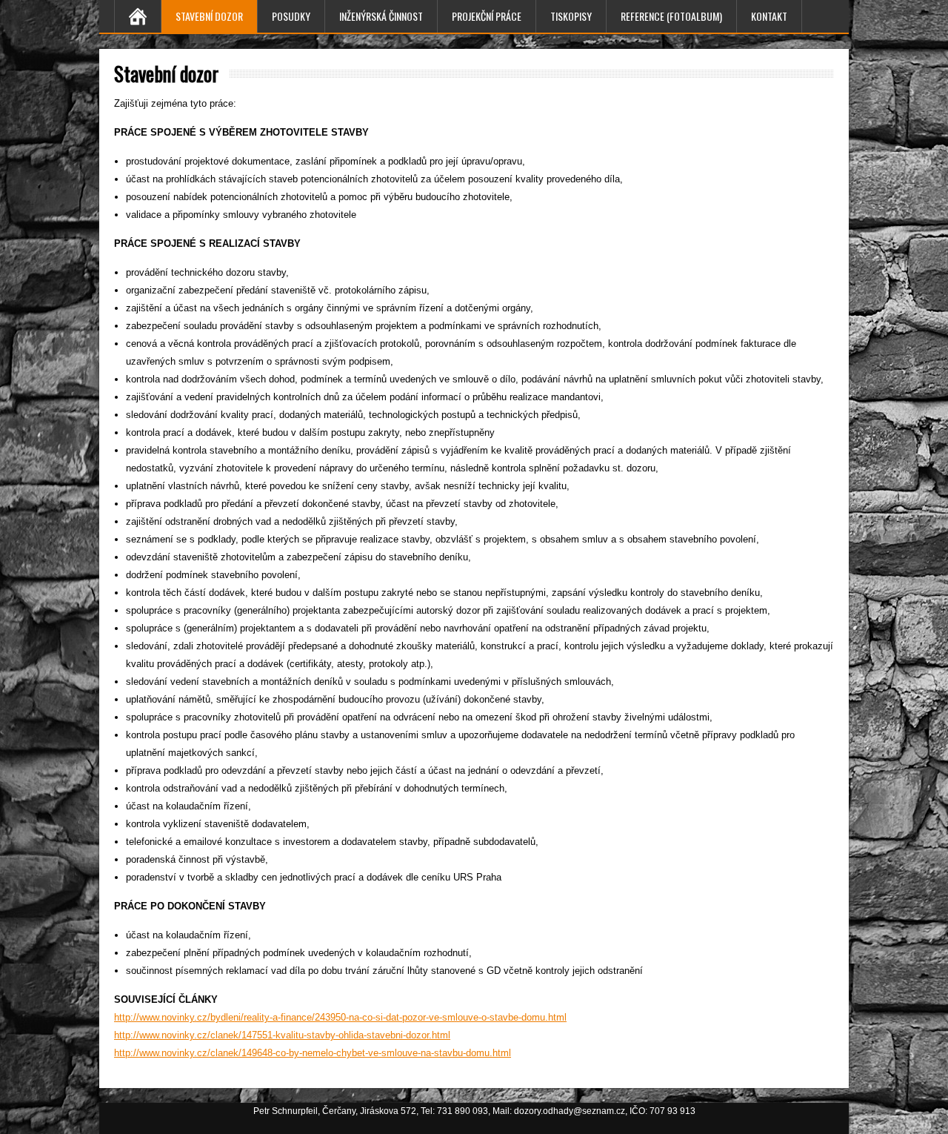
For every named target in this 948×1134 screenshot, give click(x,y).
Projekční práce (486, 16)
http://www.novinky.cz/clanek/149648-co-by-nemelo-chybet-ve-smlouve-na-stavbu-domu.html (312, 1052)
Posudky (291, 16)
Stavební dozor (209, 16)
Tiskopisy (571, 16)
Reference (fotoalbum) (671, 16)
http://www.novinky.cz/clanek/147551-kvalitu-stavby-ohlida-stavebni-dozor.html (282, 1035)
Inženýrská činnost (381, 16)
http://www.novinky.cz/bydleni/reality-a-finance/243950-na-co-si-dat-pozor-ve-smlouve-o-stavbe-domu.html (340, 1017)
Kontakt (769, 16)
